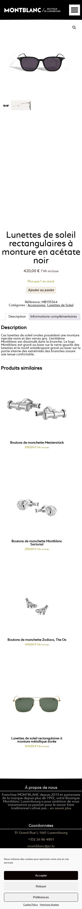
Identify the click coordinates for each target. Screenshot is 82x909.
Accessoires (36, 305)
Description (17, 316)
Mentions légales (49, 905)
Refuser (41, 886)
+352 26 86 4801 (41, 839)
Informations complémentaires (53, 316)
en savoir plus (60, 808)
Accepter (41, 875)
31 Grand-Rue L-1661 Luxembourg (41, 833)
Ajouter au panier (41, 290)
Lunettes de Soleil (60, 305)
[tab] (17, 316)
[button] (74, 27)
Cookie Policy (30, 905)
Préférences (41, 897)
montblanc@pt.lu (41, 846)
